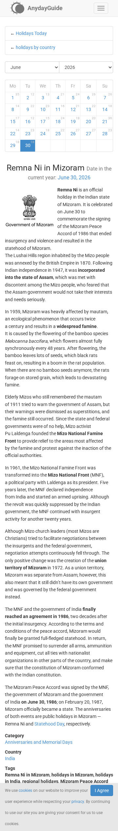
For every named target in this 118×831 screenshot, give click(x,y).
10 (44, 108)
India (10, 758)
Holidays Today (31, 33)
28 (107, 132)
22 (15, 132)
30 (29, 144)
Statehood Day (49, 723)
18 (60, 120)
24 (44, 132)
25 (60, 132)
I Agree (102, 790)
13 (91, 108)
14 (107, 108)
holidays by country (35, 47)
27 (91, 132)
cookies (25, 790)
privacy (77, 801)
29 (15, 144)
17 (44, 120)
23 (29, 132)
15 (15, 120)
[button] (101, 8)
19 (75, 120)
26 (75, 132)
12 (75, 108)
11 (60, 108)
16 (29, 120)
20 (91, 120)
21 (107, 120)
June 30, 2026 (74, 177)
